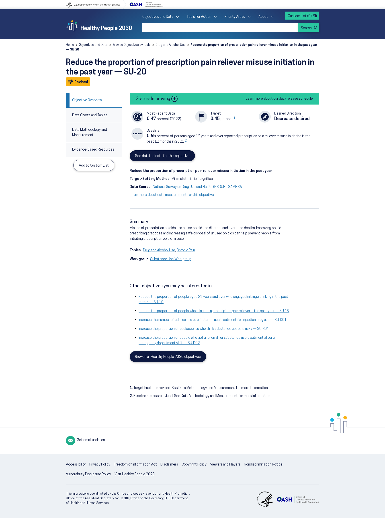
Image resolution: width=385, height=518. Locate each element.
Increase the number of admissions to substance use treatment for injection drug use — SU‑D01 (213, 320)
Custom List (300, 16)
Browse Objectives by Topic (132, 45)
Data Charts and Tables (89, 115)
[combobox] (220, 27)
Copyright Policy (194, 464)
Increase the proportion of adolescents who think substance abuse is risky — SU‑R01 (204, 329)
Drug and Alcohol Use (171, 45)
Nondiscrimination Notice (263, 464)
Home (70, 45)
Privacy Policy (99, 464)
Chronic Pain (186, 250)
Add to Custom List (94, 165)
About (263, 17)
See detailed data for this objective (162, 156)
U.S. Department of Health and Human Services (96, 4)
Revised (82, 82)
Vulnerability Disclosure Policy (88, 474)
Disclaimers (169, 464)
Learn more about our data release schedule (279, 99)
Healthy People (99, 26)
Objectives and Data (157, 17)
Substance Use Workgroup (170, 259)
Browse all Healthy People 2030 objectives (168, 357)
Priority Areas (235, 17)
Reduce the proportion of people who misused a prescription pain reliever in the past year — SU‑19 (214, 311)
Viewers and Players (225, 464)
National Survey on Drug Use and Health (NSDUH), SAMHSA (197, 187)
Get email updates (91, 440)
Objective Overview (87, 100)
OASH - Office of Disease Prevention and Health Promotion (297, 499)
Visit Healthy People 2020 (135, 474)
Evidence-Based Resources (93, 149)
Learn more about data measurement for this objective (172, 195)
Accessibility (76, 464)
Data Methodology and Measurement (89, 132)
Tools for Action (199, 17)
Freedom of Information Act (135, 464)
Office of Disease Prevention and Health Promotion (146, 4)
